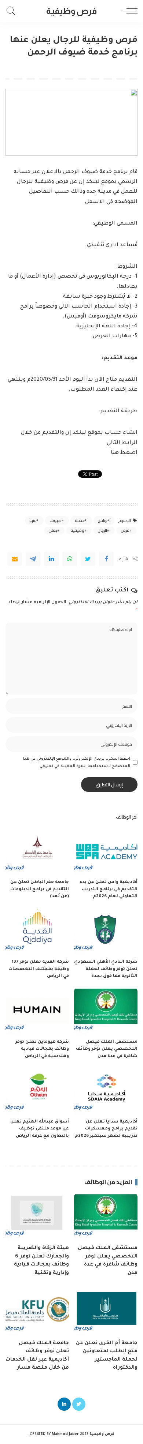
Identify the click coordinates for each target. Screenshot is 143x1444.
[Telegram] (33, 559)
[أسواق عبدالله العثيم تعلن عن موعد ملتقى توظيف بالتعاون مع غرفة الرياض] (37, 1091)
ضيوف (56, 520)
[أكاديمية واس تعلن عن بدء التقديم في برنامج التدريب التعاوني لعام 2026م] (106, 851)
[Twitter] (88, 559)
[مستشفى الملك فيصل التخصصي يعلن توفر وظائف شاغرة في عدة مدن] (106, 1011)
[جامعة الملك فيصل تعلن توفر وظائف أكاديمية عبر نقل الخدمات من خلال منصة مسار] (37, 1312)
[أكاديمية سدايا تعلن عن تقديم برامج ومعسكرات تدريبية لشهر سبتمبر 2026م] (106, 1091)
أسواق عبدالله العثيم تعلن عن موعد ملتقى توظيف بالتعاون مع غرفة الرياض (39, 1129)
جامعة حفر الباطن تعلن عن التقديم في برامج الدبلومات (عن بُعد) (39, 889)
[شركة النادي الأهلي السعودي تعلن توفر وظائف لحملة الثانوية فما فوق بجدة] (106, 931)
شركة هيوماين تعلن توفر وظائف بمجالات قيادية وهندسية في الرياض (42, 1049)
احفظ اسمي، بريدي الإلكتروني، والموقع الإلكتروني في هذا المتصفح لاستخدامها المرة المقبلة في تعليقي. (76, 762)
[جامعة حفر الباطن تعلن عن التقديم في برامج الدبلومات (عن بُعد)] (37, 851)
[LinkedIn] (64, 1404)
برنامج (102, 520)
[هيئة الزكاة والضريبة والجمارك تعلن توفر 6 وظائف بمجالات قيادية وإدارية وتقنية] (37, 1217)
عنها (32, 520)
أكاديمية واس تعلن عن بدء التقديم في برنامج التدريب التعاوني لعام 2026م (109, 889)
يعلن (52, 530)
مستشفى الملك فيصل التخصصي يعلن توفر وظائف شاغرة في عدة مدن (107, 1049)
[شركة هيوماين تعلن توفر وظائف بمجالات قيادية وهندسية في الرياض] (37, 1011)
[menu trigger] (128, 11)
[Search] (13, 11)
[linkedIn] (51, 559)
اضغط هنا (124, 453)
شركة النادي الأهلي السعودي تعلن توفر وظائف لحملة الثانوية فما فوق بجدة (106, 969)
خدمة (79, 520)
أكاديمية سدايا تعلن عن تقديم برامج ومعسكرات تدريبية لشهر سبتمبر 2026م (106, 1129)
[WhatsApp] (69, 559)
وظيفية (77, 530)
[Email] (14, 559)
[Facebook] (106, 559)
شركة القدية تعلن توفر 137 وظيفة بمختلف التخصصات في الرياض (38, 969)
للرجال (102, 530)
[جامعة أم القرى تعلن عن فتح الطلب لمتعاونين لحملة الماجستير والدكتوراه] (106, 1312)
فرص (125, 530)
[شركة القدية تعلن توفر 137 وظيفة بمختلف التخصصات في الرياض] (37, 931)
